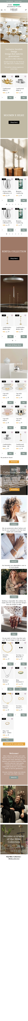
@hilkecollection (14, 859)
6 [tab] (21, 204)
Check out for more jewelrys (14, 744)
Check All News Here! (14, 345)
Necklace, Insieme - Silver (6, 681)
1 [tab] (6, 204)
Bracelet (14, 561)
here (23, 640)
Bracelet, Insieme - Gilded (6, 707)
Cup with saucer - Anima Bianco (20, 395)
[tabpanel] (7, 190)
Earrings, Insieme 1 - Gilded (19, 707)
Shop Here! (14, 122)
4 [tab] (15, 204)
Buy (10, 97)
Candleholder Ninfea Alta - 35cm (20, 329)
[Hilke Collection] (14, 10)
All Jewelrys (14, 489)
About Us (14, 777)
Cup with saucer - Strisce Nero (20, 420)
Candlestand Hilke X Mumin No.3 (20, 90)
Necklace (14, 524)
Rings (14, 634)
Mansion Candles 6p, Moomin (19, 193)
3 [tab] (12, 204)
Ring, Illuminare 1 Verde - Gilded (20, 681)
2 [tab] (9, 204)
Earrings (14, 597)
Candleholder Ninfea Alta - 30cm (7, 329)
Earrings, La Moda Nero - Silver (20, 656)
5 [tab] (18, 204)
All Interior (14, 462)
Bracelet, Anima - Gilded (5, 656)
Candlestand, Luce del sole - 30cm (20, 446)
